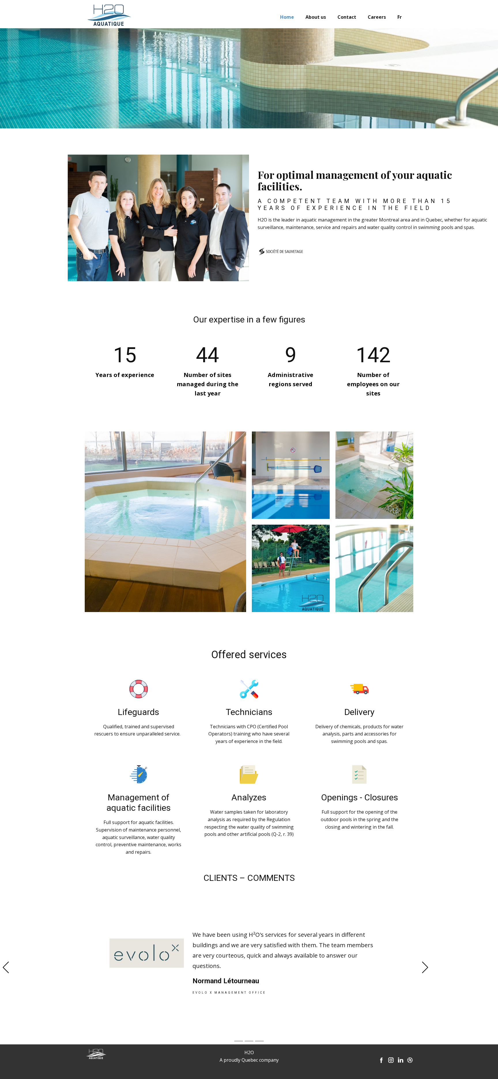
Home (287, 17)
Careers (377, 17)
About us (315, 17)
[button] (6, 967)
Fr (399, 17)
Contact (346, 17)
